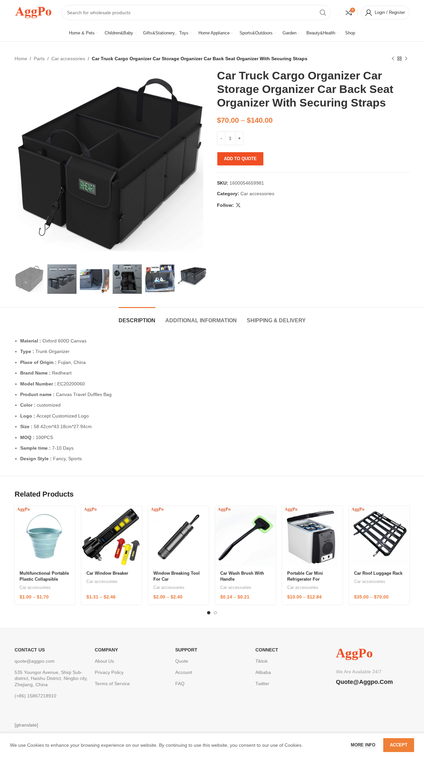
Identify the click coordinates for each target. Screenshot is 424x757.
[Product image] (45, 536)
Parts (39, 58)
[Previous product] (393, 58)
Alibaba (263, 672)
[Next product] (406, 58)
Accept (398, 744)
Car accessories (68, 58)
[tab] (137, 317)
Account (183, 672)
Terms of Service (112, 683)
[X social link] (238, 205)
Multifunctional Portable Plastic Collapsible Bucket (44, 579)
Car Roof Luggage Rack (378, 573)
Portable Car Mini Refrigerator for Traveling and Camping (311, 579)
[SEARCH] (323, 12)
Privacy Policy (109, 672)
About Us (104, 661)
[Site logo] (33, 12)
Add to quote (240, 158)
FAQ (180, 683)
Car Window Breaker (107, 573)
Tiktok (261, 661)
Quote (181, 661)
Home (21, 58)
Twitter (262, 683)
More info (364, 744)
